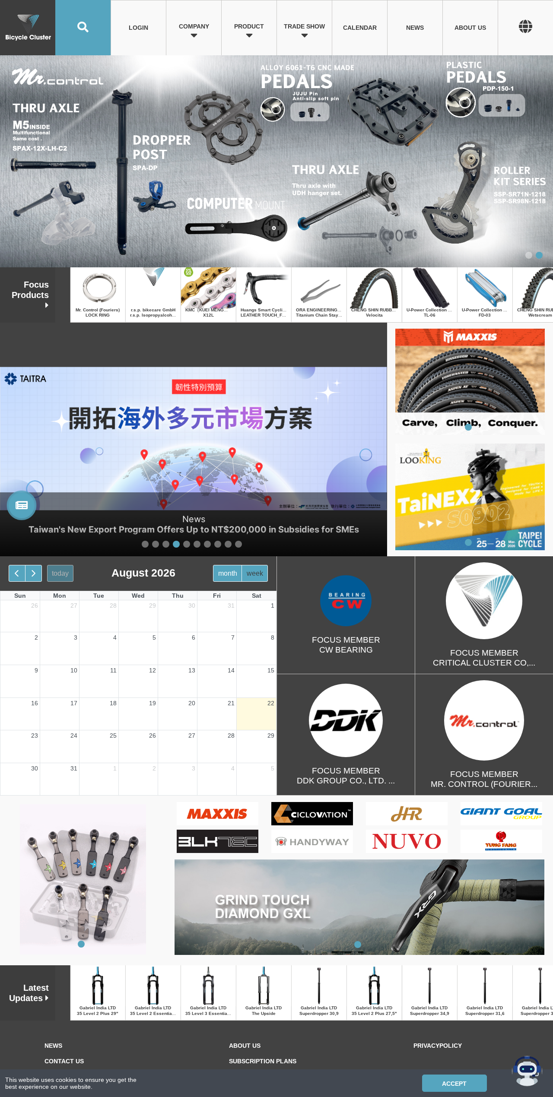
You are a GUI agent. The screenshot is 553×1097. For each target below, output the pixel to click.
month (227, 573)
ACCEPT (454, 1084)
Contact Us (64, 1061)
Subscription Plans (262, 1061)
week (255, 573)
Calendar (360, 28)
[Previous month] (17, 573)
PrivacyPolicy (437, 1046)
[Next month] (33, 573)
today (60, 573)
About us (470, 28)
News (415, 28)
